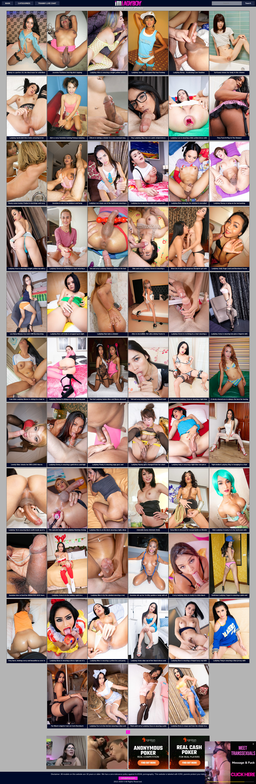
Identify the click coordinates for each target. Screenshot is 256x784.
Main (7, 3)
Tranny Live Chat (47, 3)
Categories (24, 3)
